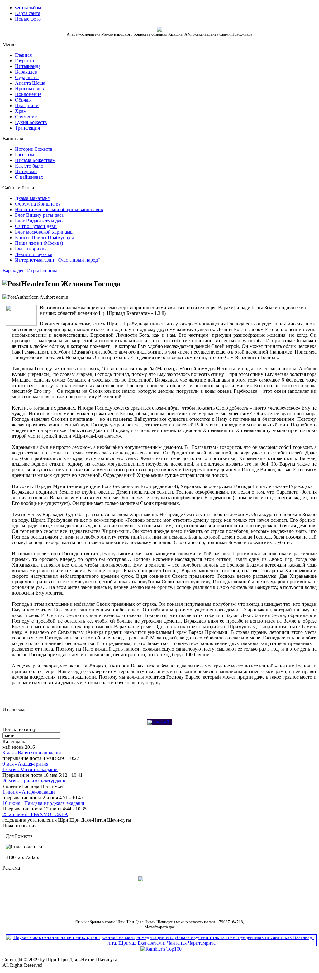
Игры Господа (42, 270)
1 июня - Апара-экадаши (28, 792)
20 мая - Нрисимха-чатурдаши (34, 780)
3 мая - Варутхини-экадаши (31, 752)
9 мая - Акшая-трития (25, 764)
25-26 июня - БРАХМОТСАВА (35, 814)
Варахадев (13, 270)
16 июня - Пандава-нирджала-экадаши (43, 803)
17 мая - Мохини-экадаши (30, 769)
